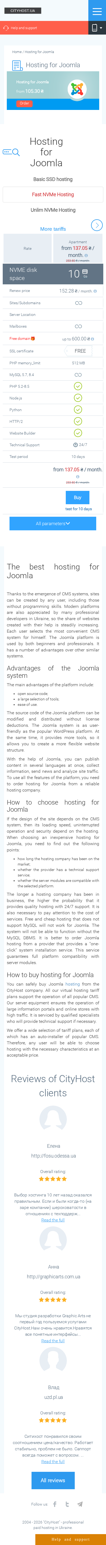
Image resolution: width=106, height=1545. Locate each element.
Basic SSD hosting (53, 179)
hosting (73, 984)
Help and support (24, 28)
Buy (77, 497)
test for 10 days (79, 509)
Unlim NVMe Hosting (53, 210)
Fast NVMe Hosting (53, 194)
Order (24, 103)
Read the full (53, 1220)
